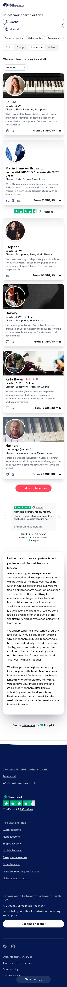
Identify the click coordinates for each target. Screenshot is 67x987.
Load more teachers (33, 488)
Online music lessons (16, 878)
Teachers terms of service (17, 963)
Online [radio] (51, 47)
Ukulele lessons (12, 850)
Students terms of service (17, 956)
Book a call (9, 776)
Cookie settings (11, 975)
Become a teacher (34, 924)
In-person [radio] (37, 47)
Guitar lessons (12, 830)
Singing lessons (12, 843)
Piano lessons (11, 836)
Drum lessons (11, 864)
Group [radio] (20, 47)
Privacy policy (10, 969)
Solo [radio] (8, 47)
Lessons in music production (21, 871)
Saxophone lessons (15, 857)
